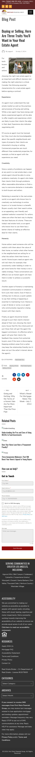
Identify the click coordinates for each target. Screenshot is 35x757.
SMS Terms (4, 516)
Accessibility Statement (11, 653)
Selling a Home (7, 368)
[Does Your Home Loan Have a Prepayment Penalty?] (4, 440)
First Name (5, 480)
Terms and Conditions (10, 656)
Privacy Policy (26, 514)
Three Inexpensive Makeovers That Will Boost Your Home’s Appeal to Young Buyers (17, 458)
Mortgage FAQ (7, 649)
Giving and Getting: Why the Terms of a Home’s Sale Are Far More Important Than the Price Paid (10, 401)
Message (4, 528)
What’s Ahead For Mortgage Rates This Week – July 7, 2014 (25, 397)
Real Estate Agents (26, 366)
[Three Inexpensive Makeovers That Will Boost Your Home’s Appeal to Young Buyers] (5, 453)
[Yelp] (3, 6)
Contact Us (6, 663)
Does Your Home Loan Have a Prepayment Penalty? (16, 446)
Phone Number (6, 496)
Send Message (17, 548)
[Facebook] (10, 6)
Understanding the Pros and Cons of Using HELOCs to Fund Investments (16, 433)
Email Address (6, 488)
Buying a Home (14, 366)
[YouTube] (6, 6)
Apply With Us (7, 646)
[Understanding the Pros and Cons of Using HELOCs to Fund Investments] (8, 428)
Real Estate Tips (19, 359)
